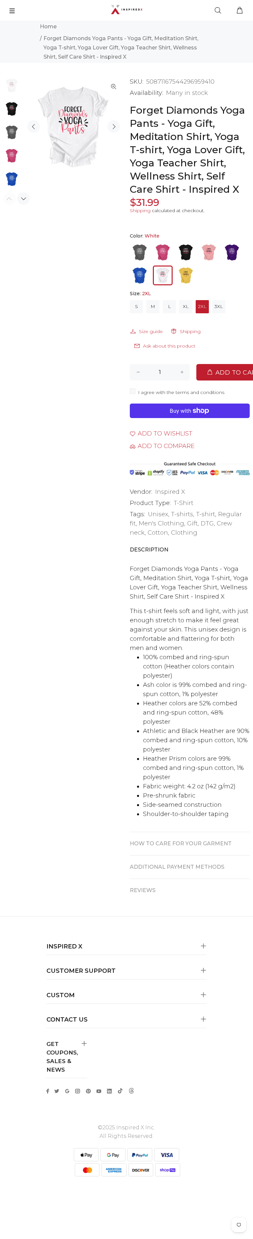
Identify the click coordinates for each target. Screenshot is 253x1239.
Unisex (158, 514)
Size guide (151, 331)
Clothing (184, 532)
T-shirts (182, 514)
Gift (192, 523)
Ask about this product (169, 346)
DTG (207, 523)
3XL (218, 306)
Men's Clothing (161, 523)
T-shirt (205, 514)
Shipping (140, 210)
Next (113, 126)
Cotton (158, 532)
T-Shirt (183, 503)
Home (48, 26)
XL (186, 306)
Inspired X (170, 491)
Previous (33, 126)
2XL (202, 306)
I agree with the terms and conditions (181, 392)
